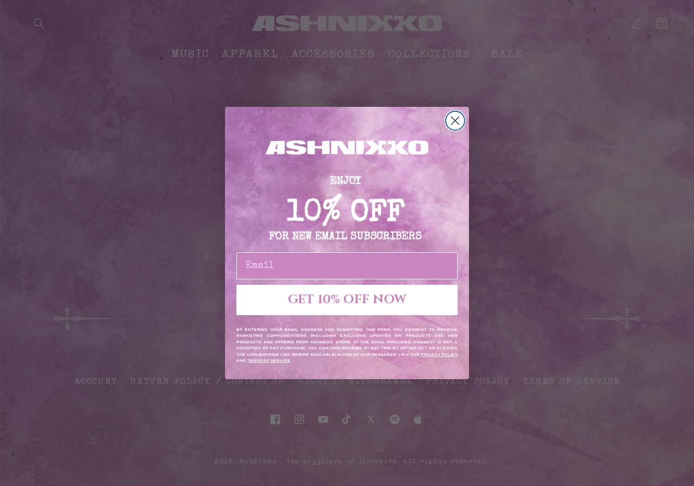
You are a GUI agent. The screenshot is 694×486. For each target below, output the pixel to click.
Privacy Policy (439, 355)
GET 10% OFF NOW (347, 299)
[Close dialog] (455, 120)
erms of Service (270, 361)
